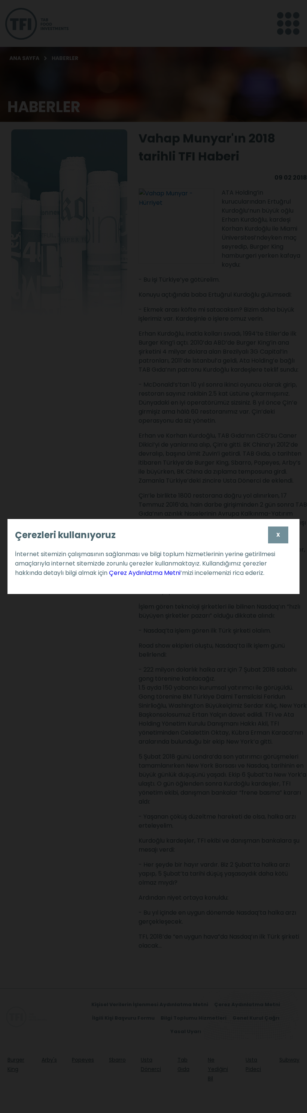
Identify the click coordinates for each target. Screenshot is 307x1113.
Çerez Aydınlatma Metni (144, 572)
